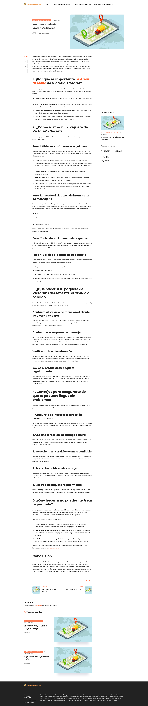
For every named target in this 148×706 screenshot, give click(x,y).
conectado (39, 605)
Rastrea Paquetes (44, 33)
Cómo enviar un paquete (106, 151)
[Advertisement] (112, 81)
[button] (119, 112)
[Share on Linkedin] (26, 71)
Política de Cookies (29, 702)
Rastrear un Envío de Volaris (49, 590)
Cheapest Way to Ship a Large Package (35, 627)
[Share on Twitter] (26, 66)
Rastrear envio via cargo (74, 589)
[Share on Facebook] (26, 61)
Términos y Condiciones (27, 697)
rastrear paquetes (53, 548)
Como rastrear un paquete (41, 20)
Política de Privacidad (31, 700)
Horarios (119, 155)
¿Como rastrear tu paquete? (103, 4)
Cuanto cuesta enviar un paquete (106, 156)
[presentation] (119, 113)
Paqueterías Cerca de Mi (82, 4)
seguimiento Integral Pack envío (36, 658)
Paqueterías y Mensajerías (61, 4)
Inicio (47, 4)
